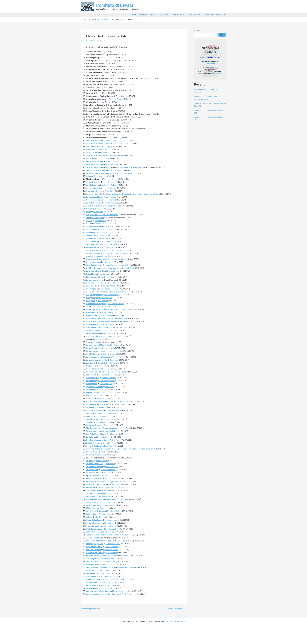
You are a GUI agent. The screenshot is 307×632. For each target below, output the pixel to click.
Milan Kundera (127, 321)
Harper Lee (110, 523)
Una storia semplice (94, 250)
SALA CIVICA (194, 15)
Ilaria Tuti (105, 452)
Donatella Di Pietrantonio (108, 363)
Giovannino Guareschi (121, 292)
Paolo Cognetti (110, 505)
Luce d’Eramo (104, 158)
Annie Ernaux (100, 221)
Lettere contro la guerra (96, 170)
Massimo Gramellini (108, 532)
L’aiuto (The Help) (93, 146)
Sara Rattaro (112, 434)
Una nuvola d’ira (93, 229)
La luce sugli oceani (94, 280)
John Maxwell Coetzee (107, 487)
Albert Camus (102, 461)
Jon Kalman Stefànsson (113, 579)
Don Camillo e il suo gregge (98, 292)
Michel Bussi (119, 404)
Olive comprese (93, 262)
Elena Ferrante (108, 558)
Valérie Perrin (115, 440)
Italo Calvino (126, 481)
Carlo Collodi (116, 345)
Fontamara (91, 149)
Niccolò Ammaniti (103, 573)
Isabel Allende (109, 333)
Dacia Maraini (100, 339)
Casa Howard (92, 241)
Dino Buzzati (111, 553)
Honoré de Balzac (110, 550)
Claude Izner (149, 449)
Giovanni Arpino (109, 229)
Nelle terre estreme (94, 200)
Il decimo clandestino (95, 155)
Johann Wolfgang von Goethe (117, 265)
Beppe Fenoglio (113, 336)
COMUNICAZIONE (147, 15)
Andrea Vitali (107, 262)
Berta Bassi (103, 407)
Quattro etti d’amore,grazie (98, 259)
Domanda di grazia (129, 167)
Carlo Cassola (107, 315)
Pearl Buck (105, 152)
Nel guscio (90, 301)
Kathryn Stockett (111, 146)
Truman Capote (109, 526)
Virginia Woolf (104, 274)
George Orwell (110, 277)
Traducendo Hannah (95, 218)
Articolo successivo (177, 609)
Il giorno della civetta (95, 206)
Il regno (89, 256)
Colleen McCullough (110, 185)
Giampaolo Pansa (106, 375)
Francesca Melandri (111, 179)
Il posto (89, 221)
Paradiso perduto (93, 247)
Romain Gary (111, 464)
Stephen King (106, 324)
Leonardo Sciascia (114, 206)
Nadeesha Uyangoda (126, 567)
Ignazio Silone (104, 149)
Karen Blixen (105, 238)
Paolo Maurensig (110, 561)
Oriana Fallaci (154, 194)
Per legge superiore (94, 161)
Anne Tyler (109, 191)
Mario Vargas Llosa (125, 541)
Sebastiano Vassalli (106, 381)
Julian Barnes (110, 188)
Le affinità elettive (94, 265)
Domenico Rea (106, 384)
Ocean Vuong (126, 555)
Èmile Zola (105, 235)
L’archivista (91, 232)
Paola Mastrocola (113, 410)
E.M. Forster (105, 241)
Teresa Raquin (92, 235)
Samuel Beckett (111, 547)
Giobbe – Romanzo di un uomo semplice (103, 268)
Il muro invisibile (93, 182)
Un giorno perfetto (94, 194)
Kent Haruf (114, 360)
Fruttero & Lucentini (121, 591)
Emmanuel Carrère (103, 256)
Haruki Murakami (100, 223)
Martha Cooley (105, 232)
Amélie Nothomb (108, 585)
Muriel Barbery (112, 164)
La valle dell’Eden (93, 203)
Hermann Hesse (111, 520)
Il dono (89, 176)
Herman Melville (105, 496)
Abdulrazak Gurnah (113, 478)
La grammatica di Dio (95, 271)
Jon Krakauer (111, 200)
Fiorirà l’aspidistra (94, 277)
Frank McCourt (111, 467)
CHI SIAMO (221, 15)
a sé (94, 464)
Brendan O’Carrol (116, 99)
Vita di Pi (90, 209)
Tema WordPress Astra (175, 621)
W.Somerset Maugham (109, 289)
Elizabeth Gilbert (113, 544)
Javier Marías (124, 499)
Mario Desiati (101, 475)
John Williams (100, 493)
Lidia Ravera (108, 413)
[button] (156, 15)
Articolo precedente (90, 609)
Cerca (196, 31)
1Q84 (88, 223)
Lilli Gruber (100, 416)
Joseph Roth (128, 268)
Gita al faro (91, 274)
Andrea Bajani (106, 576)
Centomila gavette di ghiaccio (99, 253)
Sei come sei (91, 283)
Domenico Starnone (106, 564)
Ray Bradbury (107, 312)
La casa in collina (93, 197)
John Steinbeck (121, 143)
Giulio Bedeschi (121, 253)
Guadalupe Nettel (108, 470)
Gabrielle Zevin (130, 535)
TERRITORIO (178, 15)
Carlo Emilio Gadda (118, 372)
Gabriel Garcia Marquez (118, 318)
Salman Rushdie (115, 529)
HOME (134, 15)
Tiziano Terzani (115, 170)
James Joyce (108, 330)
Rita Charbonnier (111, 295)
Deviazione (91, 158)
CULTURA (164, 15)
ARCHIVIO (209, 15)
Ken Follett (109, 387)
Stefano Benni (113, 271)
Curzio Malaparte (102, 389)
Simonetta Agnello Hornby (111, 351)
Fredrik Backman (129, 594)
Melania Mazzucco (112, 194)
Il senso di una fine (94, 188)
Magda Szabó (101, 306)
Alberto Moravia (108, 348)
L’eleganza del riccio (95, 164)
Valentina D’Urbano (116, 304)
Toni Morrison (100, 176)
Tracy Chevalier (125, 173)
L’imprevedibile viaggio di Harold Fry (102, 215)
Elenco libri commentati (210, 57)
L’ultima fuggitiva (93, 244)
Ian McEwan (98, 212)
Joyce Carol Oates (117, 484)
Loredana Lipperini (125, 401)
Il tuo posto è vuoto (94, 191)
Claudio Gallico (127, 309)
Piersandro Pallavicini (116, 140)
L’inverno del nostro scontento (99, 143)
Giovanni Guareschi (115, 155)
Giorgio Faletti (111, 431)
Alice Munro (100, 517)
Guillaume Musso (107, 582)
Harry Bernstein (109, 182)
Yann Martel (101, 209)
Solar (88, 212)
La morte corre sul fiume (96, 226)
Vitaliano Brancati (107, 354)
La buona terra (92, 152)
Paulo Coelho (104, 514)
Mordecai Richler (114, 511)
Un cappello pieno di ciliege (134, 194)
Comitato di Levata (114, 5)
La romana (210, 63)
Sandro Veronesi (106, 502)
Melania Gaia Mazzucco (109, 283)
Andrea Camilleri (109, 378)
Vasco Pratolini (118, 357)
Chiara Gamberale (120, 259)
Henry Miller (109, 247)
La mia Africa (92, 238)
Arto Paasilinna (110, 490)
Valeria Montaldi (103, 398)
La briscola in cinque (95, 167)
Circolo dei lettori (94, 40)
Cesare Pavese (109, 197)
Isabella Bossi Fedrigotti (114, 327)
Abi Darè (107, 472)
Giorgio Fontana (112, 161)
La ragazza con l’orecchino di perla (101, 173)
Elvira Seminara (109, 443)
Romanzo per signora (95, 140)
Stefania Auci (106, 446)
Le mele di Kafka (93, 286)
